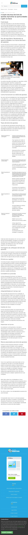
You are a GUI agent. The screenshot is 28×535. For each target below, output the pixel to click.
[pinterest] (21, 414)
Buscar (24, 6)
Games (15, 9)
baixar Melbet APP (5, 90)
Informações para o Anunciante (14, 488)
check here (7, 529)
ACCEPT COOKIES (7, 532)
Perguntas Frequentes (14, 491)
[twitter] (14, 414)
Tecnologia (10, 9)
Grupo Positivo (14, 516)
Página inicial (4, 9)
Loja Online (14, 510)
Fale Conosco (14, 494)
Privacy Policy (20, 526)
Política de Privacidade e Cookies (14, 497)
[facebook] (6, 414)
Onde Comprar (14, 513)
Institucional (14, 507)
